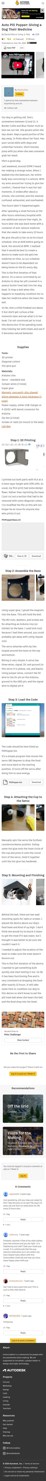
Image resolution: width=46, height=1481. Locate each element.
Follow (19, 94)
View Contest (23, 1040)
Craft (5, 1393)
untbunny (13, 1235)
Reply (23, 1219)
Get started (8, 1424)
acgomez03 (14, 1194)
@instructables (13, 1448)
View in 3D (22, 556)
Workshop (7, 1385)
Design (6, 1389)
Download (36, 556)
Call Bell (6, 426)
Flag (8, 1214)
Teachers (7, 1408)
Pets (28, 34)
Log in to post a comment (23, 1340)
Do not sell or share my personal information (24, 1471)
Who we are (8, 1435)
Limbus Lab (12, 108)
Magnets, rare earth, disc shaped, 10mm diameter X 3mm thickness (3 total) (22, 397)
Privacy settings (30, 1467)
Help (5, 1428)
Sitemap (6, 1432)
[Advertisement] (23, 13)
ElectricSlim (9, 34)
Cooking (6, 1397)
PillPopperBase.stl (11, 519)
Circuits (6, 1382)
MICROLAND (14, 1316)
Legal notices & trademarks (17, 1475)
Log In (23, 1175)
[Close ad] (42, 10)
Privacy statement (13, 1467)
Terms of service (32, 1463)
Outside (6, 1404)
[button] (3, 3)
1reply (7, 1224)
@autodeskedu (13, 1453)
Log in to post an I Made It (23, 1073)
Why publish (8, 1420)
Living (20, 34)
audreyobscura (16, 1281)
